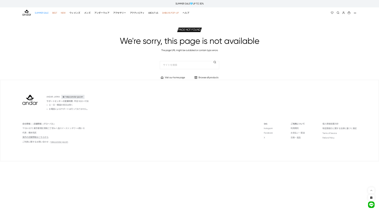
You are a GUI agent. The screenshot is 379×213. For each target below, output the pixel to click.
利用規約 (295, 128)
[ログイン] (343, 13)
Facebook (268, 133)
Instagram (268, 128)
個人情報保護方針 (330, 124)
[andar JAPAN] (26, 13)
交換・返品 (296, 137)
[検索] (215, 62)
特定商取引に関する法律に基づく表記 (339, 128)
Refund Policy (328, 138)
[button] (338, 13)
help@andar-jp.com (59, 142)
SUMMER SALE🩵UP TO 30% (189, 3)
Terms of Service (329, 133)
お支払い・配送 (298, 133)
